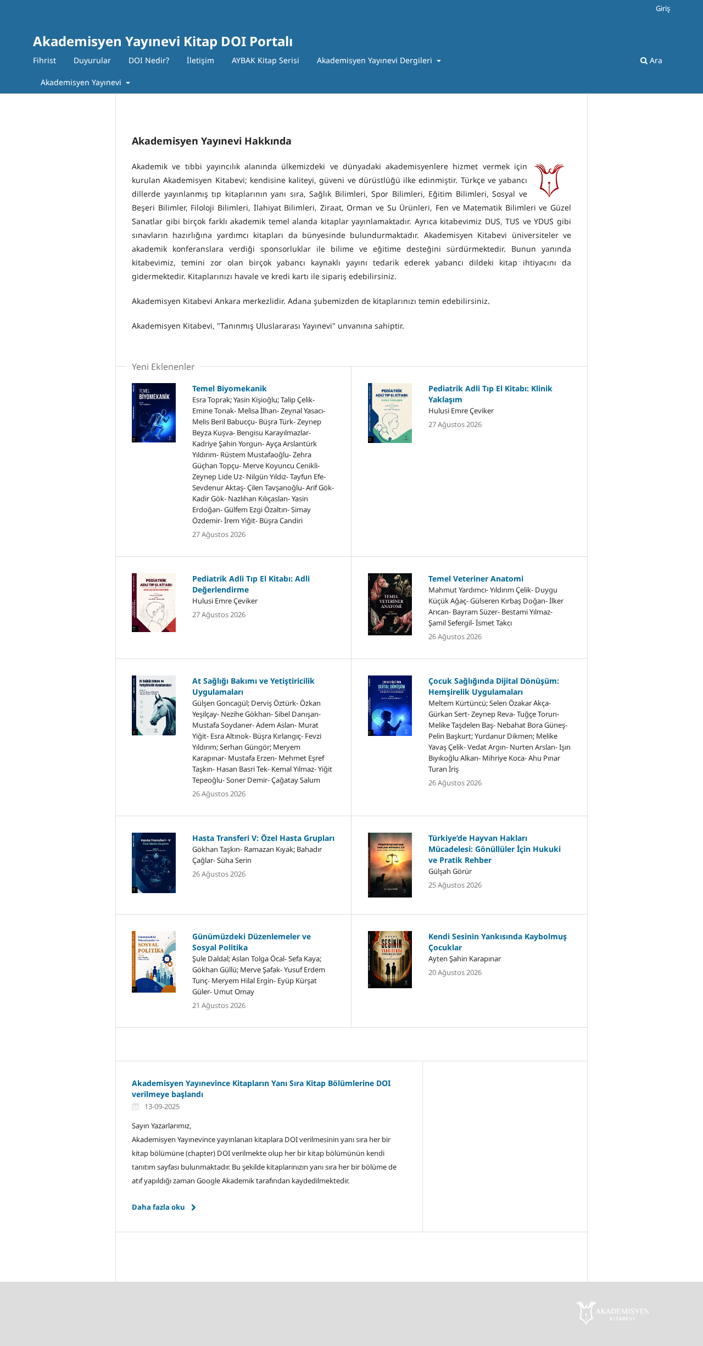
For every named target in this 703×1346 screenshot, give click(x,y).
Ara (655, 60)
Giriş (663, 8)
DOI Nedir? (149, 60)
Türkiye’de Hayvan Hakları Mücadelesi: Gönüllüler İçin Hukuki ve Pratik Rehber (494, 849)
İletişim (200, 60)
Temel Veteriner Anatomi (475, 578)
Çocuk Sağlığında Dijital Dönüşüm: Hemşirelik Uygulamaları (493, 686)
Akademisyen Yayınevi (82, 82)
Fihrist (44, 60)
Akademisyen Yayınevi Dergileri (375, 60)
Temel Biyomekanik (229, 388)
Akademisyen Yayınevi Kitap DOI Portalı (163, 41)
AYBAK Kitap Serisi (265, 60)
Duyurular (92, 60)
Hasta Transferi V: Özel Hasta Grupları (263, 838)
